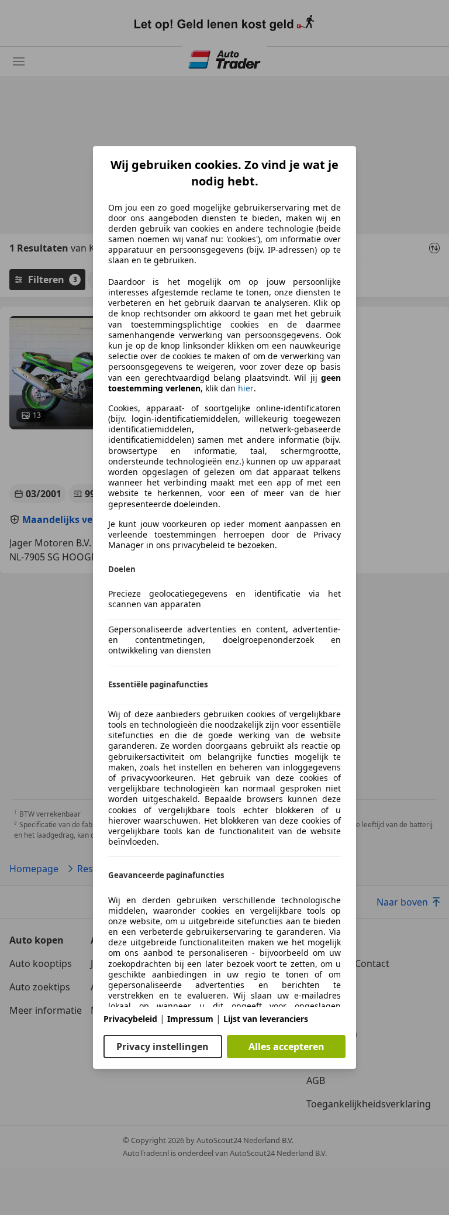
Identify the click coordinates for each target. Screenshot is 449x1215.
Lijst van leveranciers (265, 1018)
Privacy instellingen (162, 1046)
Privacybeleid (130, 1018)
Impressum (190, 1018)
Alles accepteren (286, 1046)
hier (246, 388)
